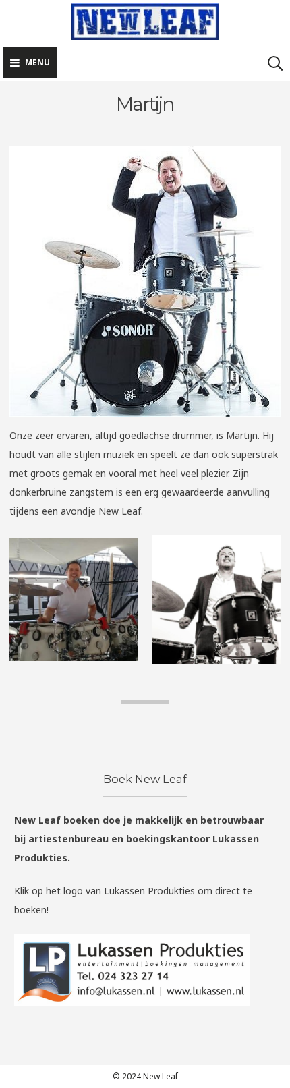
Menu (37, 62)
